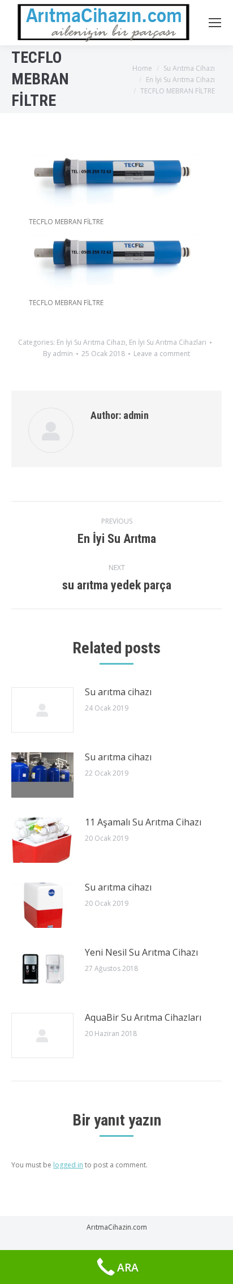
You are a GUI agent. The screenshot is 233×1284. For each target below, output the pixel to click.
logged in (68, 1165)
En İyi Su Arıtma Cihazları (167, 342)
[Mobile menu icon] (215, 22)
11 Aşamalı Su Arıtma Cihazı (143, 822)
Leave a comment (161, 353)
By (58, 353)
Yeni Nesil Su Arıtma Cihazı (141, 952)
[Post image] (42, 710)
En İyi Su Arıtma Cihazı (91, 342)
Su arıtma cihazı (118, 692)
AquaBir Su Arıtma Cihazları (143, 1017)
